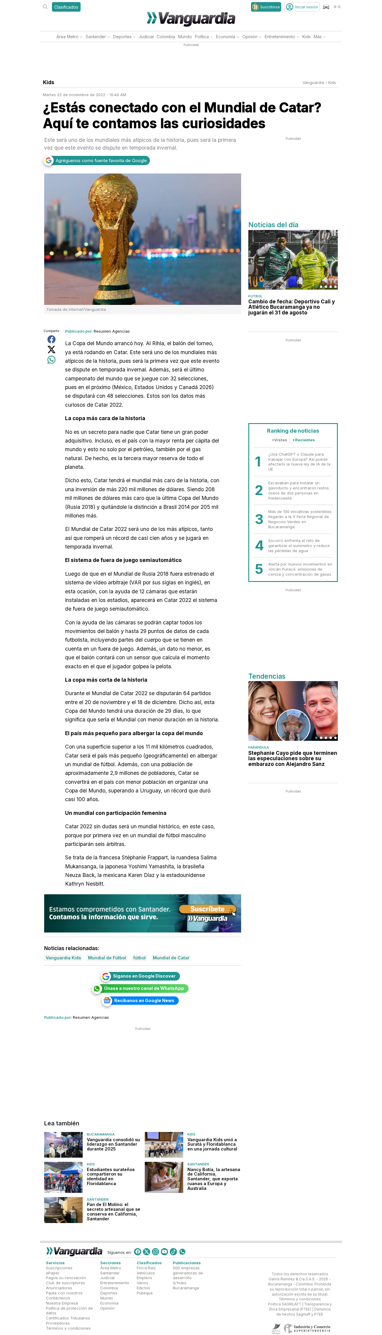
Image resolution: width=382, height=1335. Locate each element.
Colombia (166, 36)
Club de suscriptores (65, 1283)
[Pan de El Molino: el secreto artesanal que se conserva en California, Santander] (63, 1210)
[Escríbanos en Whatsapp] (182, 1251)
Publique (145, 1293)
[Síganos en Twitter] (146, 1251)
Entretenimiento (280, 36)
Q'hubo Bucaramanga (186, 1286)
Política (202, 36)
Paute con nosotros (64, 1293)
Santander (96, 36)
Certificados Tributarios (68, 1318)
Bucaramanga (101, 1134)
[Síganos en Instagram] (155, 1251)
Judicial (146, 36)
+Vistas (279, 439)
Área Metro (67, 36)
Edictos (143, 1288)
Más (318, 36)
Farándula (258, 747)
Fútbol (255, 296)
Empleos (144, 1278)
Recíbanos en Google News (144, 1000)
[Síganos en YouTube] (164, 1251)
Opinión (250, 36)
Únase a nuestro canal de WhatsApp (144, 988)
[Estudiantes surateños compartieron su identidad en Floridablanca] (63, 1177)
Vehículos (146, 1273)
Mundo (185, 36)
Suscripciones (59, 1267)
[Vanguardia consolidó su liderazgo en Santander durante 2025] (63, 1145)
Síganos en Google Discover (144, 975)
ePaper (52, 1273)
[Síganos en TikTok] (173, 1251)
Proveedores (58, 1323)
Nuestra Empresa (62, 1303)
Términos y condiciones (68, 1328)
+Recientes (303, 439)
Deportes (122, 36)
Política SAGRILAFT (284, 1304)
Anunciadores (59, 1288)
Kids (306, 36)
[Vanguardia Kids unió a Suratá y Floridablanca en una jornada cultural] (164, 1145)
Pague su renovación (66, 1278)
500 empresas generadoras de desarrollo (188, 1272)
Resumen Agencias (112, 331)
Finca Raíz (146, 1267)
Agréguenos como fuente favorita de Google (101, 160)
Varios (142, 1283)
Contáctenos (58, 1298)
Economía (225, 36)
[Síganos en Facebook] (137, 1251)
